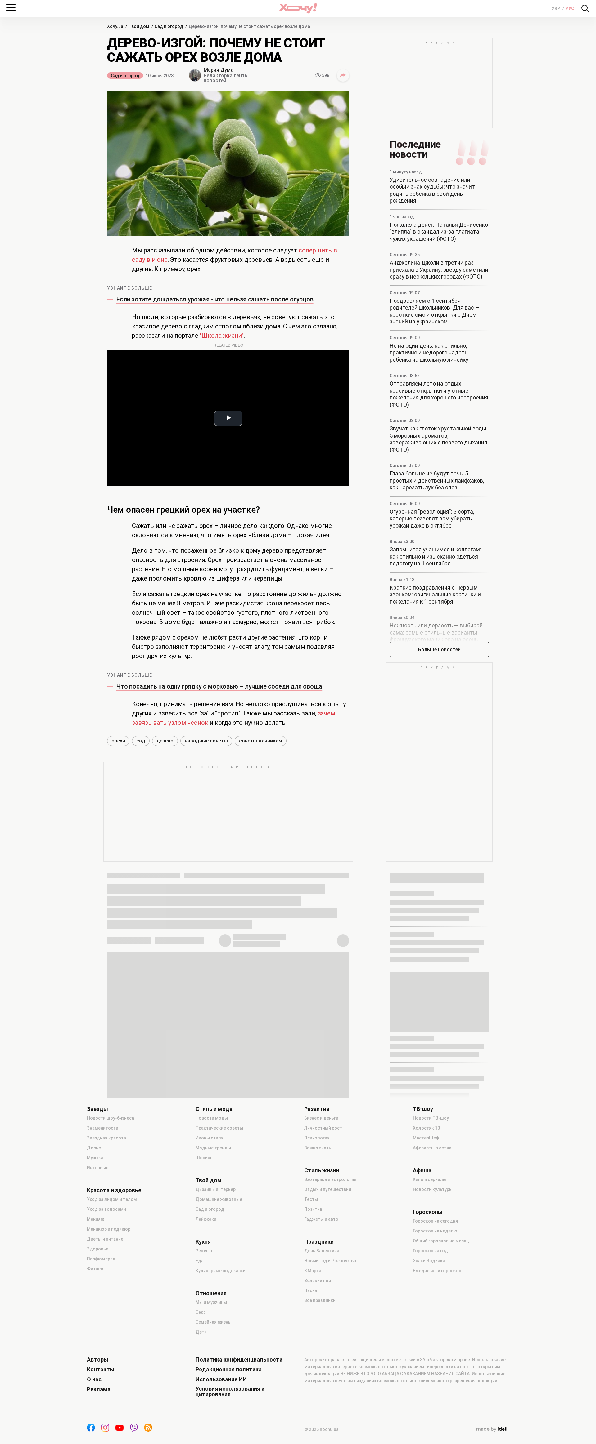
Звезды (97, 1109)
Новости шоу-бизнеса (110, 1118)
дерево (165, 741)
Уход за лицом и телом (112, 1199)
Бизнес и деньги (321, 1118)
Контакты (101, 1369)
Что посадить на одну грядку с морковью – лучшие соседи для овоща (219, 686)
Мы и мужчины (211, 1302)
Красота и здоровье (114, 1190)
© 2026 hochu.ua (321, 1429)
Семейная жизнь (213, 1322)
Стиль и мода (214, 1109)
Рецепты (205, 1250)
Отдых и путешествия (327, 1189)
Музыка (95, 1157)
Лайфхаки (206, 1219)
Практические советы (219, 1127)
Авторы (97, 1359)
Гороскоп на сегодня (435, 1221)
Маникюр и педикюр (108, 1229)
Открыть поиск (585, 8)
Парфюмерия (101, 1258)
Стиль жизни (321, 1170)
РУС (569, 8)
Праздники (319, 1242)
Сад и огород (125, 75)
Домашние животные (219, 1199)
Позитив (313, 1209)
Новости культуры (433, 1189)
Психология (317, 1137)
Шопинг (204, 1157)
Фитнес (95, 1268)
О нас (94, 1379)
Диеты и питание (105, 1239)
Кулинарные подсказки (221, 1270)
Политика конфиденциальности (239, 1359)
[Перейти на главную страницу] (298, 8)
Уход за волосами (106, 1209)
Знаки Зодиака (429, 1260)
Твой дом (209, 1180)
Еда (200, 1260)
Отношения (211, 1293)
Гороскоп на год (430, 1250)
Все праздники (320, 1300)
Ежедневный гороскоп (437, 1270)
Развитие (316, 1109)
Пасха (310, 1290)
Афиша (422, 1170)
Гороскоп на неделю (435, 1230)
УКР (556, 8)
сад (140, 741)
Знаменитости (102, 1127)
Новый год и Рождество (330, 1260)
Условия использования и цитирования (230, 1391)
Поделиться (343, 75)
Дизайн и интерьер (216, 1189)
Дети (201, 1332)
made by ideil (492, 1429)
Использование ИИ (221, 1379)
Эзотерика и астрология (330, 1179)
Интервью (98, 1167)
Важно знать (317, 1147)
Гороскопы (428, 1212)
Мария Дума (218, 70)
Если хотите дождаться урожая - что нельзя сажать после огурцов (215, 299)
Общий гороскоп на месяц (441, 1240)
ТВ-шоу (423, 1109)
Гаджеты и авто (321, 1219)
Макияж (95, 1219)
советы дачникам (260, 741)
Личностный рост (323, 1127)
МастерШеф (426, 1137)
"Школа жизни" (222, 335)
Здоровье (97, 1248)
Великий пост (318, 1280)
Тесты (311, 1199)
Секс (201, 1312)
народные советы (206, 741)
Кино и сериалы (429, 1179)
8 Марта (312, 1270)
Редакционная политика (229, 1369)
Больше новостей (439, 650)
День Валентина (321, 1250)
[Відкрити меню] (11, 7)
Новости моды (212, 1118)
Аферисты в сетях (432, 1147)
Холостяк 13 (426, 1127)
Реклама (99, 1389)
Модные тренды (213, 1147)
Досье (94, 1147)
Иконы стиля (210, 1137)
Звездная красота (106, 1137)
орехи (118, 741)
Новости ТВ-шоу (431, 1118)
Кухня (203, 1242)
